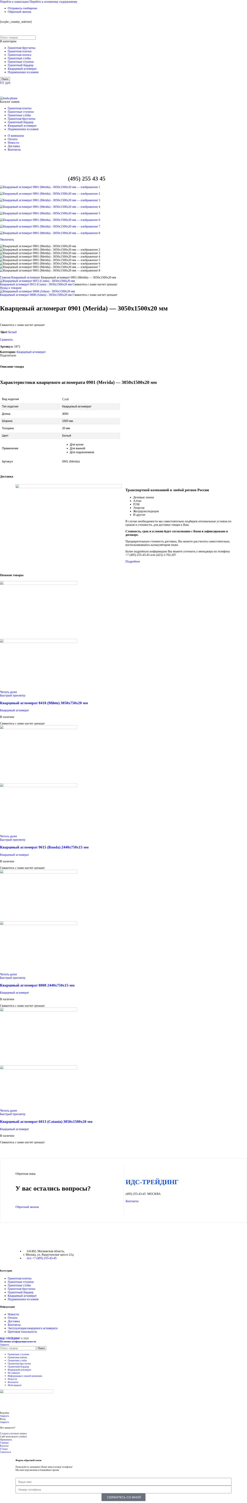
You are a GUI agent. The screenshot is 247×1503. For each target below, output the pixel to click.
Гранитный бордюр (20, 65)
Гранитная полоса (19, 54)
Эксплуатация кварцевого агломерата (33, 1328)
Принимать (6, 1439)
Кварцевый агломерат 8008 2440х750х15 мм (37, 985)
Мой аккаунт (15, 1385)
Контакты (14, 1324)
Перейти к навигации (15, 1)
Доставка (14, 1321)
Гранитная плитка (19, 51)
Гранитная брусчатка (21, 47)
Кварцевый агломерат (22, 68)
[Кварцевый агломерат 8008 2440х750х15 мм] (38, 872)
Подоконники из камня (23, 72)
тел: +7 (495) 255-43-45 (42, 1258)
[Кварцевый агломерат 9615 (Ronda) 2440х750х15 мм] (38, 728)
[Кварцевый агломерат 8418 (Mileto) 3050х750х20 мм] (38, 583)
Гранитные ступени (21, 61)
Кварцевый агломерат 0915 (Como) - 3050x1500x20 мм (36, 284)
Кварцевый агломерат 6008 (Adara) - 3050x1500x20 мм (36, 294)
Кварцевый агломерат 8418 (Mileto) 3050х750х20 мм (44, 703)
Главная (5, 277)
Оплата (12, 1317)
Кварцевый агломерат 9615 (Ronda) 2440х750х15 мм (44, 847)
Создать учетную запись (13, 1433)
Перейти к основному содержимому (53, 1)
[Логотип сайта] (23, 33)
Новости (13, 1314)
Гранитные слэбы (19, 58)
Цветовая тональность (22, 1331)
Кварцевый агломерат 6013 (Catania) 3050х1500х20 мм (46, 1122)
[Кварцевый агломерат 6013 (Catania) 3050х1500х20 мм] (38, 1010)
